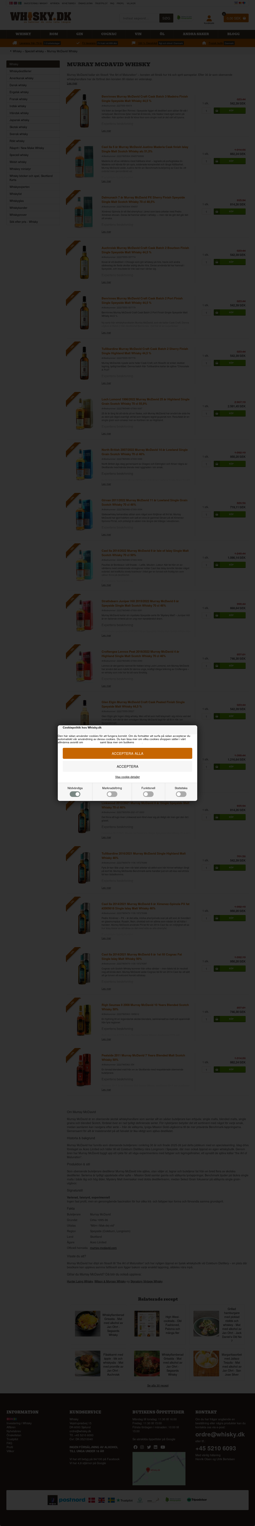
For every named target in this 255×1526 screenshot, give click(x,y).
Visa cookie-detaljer (127, 777)
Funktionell (148, 788)
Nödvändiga (75, 788)
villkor (138, 742)
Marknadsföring (112, 788)
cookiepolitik (91, 742)
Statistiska (181, 788)
